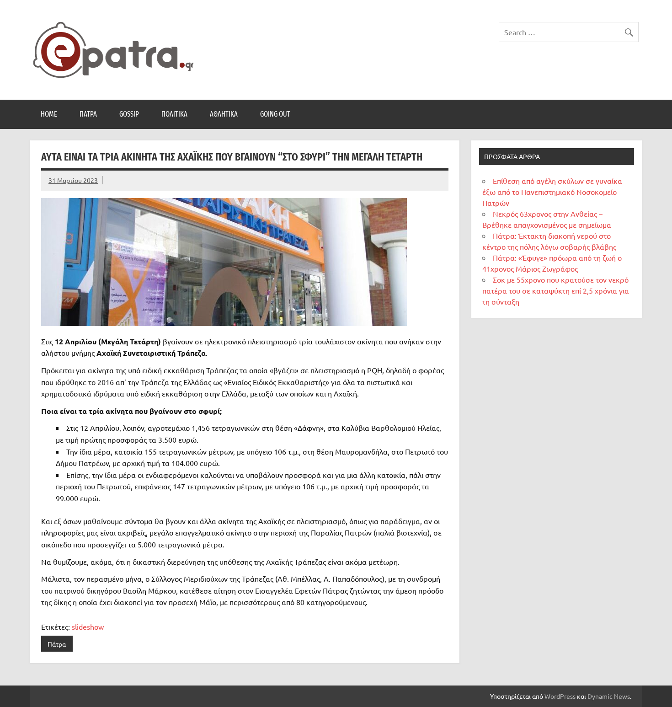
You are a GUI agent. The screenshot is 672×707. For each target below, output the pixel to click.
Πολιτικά (174, 114)
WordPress (560, 696)
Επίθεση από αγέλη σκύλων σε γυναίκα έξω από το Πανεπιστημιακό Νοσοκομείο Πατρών (552, 191)
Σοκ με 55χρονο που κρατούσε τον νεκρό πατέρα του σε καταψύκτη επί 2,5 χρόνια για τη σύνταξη (555, 290)
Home (49, 114)
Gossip (129, 114)
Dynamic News (608, 696)
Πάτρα (88, 114)
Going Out (275, 114)
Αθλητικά (224, 114)
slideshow (88, 626)
